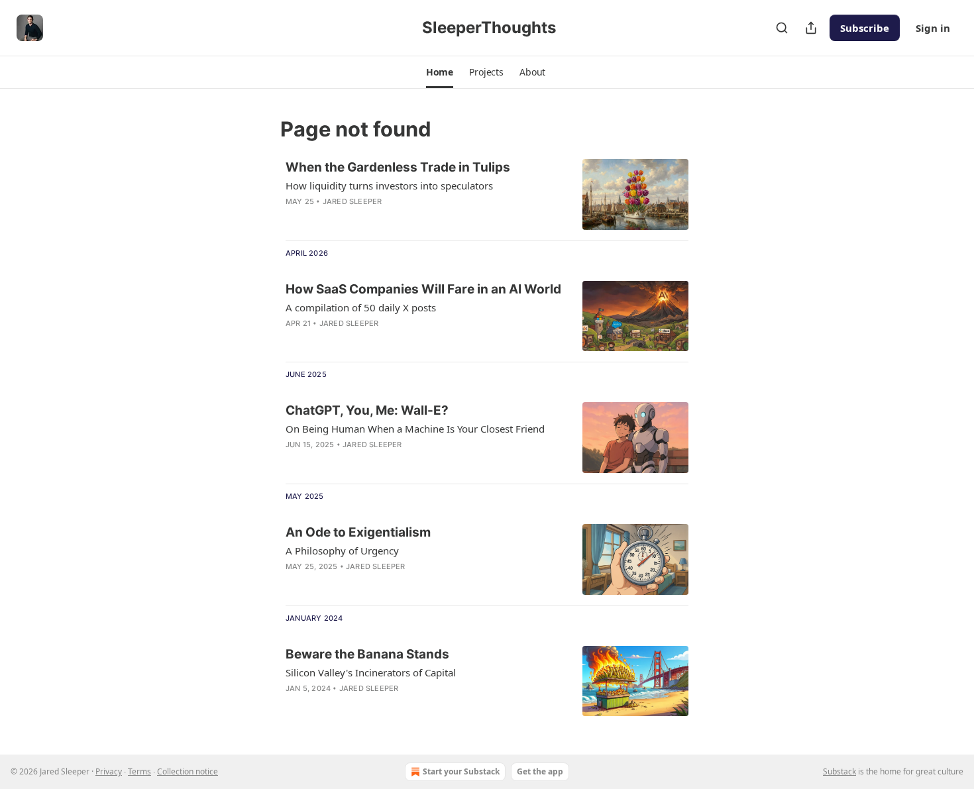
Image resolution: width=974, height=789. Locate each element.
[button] (439, 72)
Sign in (933, 27)
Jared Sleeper (352, 201)
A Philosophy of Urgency (342, 550)
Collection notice (187, 771)
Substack (839, 771)
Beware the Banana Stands (367, 654)
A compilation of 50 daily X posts (361, 307)
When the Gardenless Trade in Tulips (398, 167)
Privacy (108, 771)
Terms (139, 771)
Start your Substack (461, 771)
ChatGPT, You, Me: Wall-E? (367, 410)
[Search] (782, 28)
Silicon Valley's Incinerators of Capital (371, 672)
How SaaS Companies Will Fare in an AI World (423, 289)
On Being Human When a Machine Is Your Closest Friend (415, 428)
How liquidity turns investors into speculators (389, 185)
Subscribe (864, 27)
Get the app (540, 771)
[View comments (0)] (388, 219)
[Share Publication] (811, 28)
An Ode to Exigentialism (358, 532)
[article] (487, 194)
